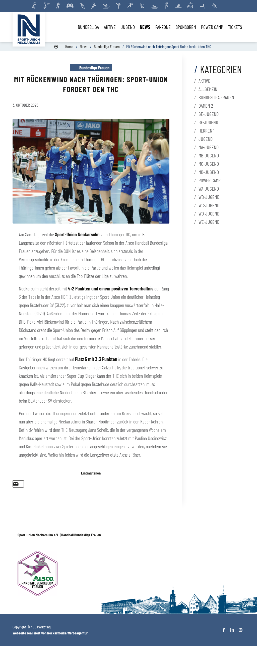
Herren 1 (207, 130)
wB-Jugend (209, 197)
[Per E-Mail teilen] (16, 484)
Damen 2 (206, 106)
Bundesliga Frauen (107, 46)
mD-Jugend (209, 172)
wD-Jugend (209, 213)
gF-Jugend (208, 122)
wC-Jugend (209, 205)
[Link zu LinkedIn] (232, 630)
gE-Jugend (209, 114)
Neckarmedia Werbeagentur (67, 632)
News (83, 46)
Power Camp (210, 180)
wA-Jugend (209, 189)
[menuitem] (88, 27)
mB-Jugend (209, 155)
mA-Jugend (209, 147)
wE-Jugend (209, 222)
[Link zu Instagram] (240, 630)
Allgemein (208, 89)
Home (69, 46)
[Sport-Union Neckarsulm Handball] (29, 29)
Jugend (206, 139)
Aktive (204, 81)
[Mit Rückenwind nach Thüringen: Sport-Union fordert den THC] (91, 171)
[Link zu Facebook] (223, 630)
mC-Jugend (209, 164)
